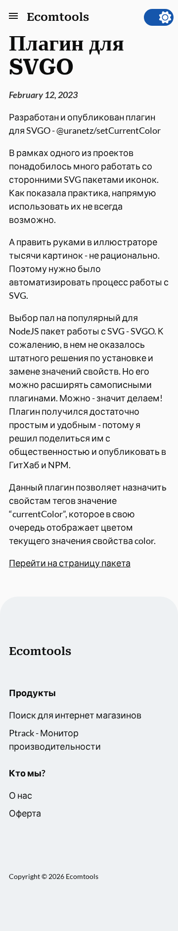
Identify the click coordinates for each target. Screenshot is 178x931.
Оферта (25, 813)
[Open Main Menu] (13, 17)
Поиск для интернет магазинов (75, 715)
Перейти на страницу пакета (70, 562)
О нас (20, 795)
